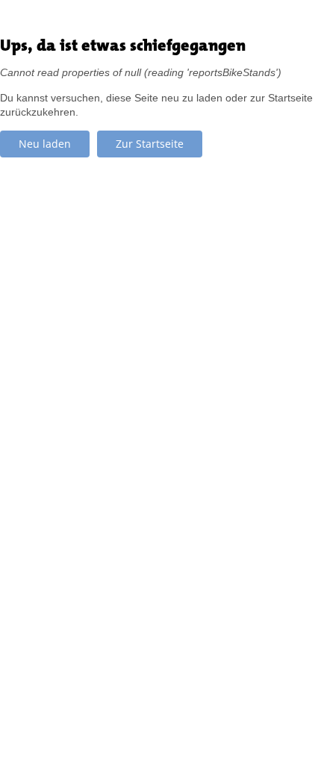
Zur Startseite (150, 144)
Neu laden (45, 144)
